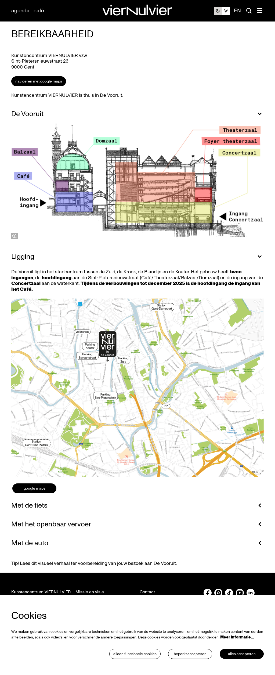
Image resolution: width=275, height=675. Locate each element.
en (237, 10)
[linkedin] (251, 593)
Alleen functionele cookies (135, 653)
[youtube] (240, 593)
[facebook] (208, 593)
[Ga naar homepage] (137, 11)
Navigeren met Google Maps (38, 81)
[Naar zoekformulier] (249, 11)
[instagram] (218, 593)
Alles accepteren (242, 653)
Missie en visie (89, 592)
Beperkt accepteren (190, 653)
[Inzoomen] (14, 236)
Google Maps (34, 488)
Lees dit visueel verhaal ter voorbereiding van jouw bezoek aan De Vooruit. (98, 563)
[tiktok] (229, 593)
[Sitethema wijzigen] (222, 11)
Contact (147, 592)
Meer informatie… (237, 637)
